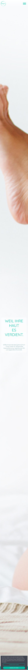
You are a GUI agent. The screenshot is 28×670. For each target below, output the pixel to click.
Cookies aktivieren (14, 667)
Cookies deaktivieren (14, 664)
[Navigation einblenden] (24, 4)
